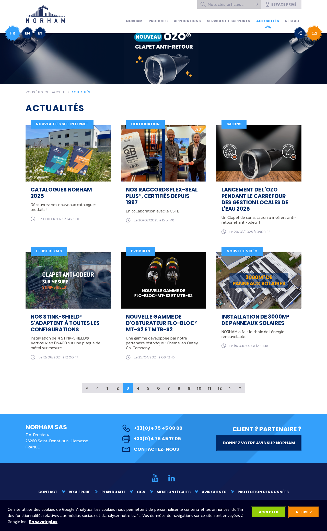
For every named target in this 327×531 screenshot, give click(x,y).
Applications (187, 21)
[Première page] (87, 388)
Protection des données (263, 491)
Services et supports (228, 21)
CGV (141, 491)
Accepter (268, 512)
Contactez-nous (156, 449)
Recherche (79, 491)
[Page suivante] (230, 388)
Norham (134, 21)
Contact (47, 491)
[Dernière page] (240, 388)
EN (27, 33)
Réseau (292, 21)
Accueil (58, 92)
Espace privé (283, 4)
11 (209, 388)
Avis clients (214, 491)
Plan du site (113, 491)
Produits (158, 21)
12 (220, 388)
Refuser (304, 512)
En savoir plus (43, 521)
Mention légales (174, 491)
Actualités (267, 21)
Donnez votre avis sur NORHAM (259, 443)
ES (40, 33)
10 (199, 388)
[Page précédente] (97, 388)
